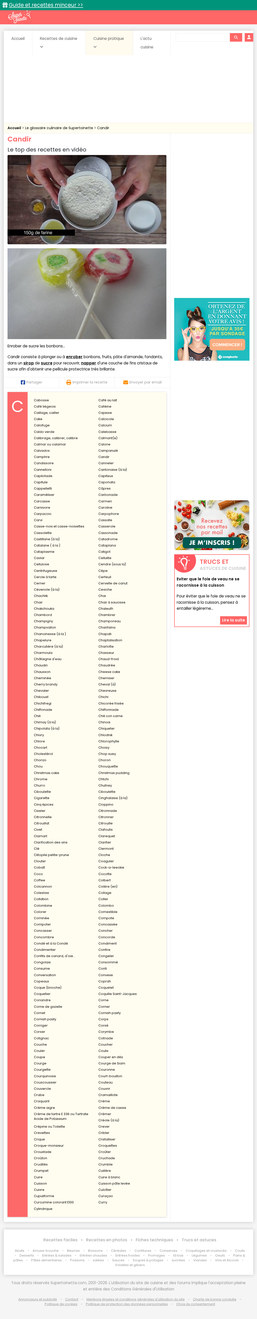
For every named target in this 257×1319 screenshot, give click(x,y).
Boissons (95, 1251)
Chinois (104, 722)
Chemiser (106, 678)
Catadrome (108, 539)
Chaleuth (105, 608)
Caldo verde (44, 432)
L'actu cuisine (147, 43)
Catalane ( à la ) (47, 545)
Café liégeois (45, 406)
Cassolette (43, 533)
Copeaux (41, 981)
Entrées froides (127, 1255)
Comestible (107, 912)
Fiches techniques (154, 1240)
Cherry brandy (45, 684)
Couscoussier (45, 1082)
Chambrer (106, 615)
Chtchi (103, 779)
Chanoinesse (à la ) (50, 634)
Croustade (42, 1152)
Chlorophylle (108, 741)
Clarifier (104, 842)
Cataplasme (44, 552)
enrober (74, 356)
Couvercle (42, 1089)
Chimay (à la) (45, 722)
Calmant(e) (107, 438)
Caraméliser (44, 495)
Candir (103, 127)
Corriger (41, 1025)
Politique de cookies (61, 1304)
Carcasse (42, 501)
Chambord (43, 615)
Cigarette (41, 798)
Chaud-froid (108, 659)
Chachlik (41, 596)
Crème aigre (44, 1108)
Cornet (39, 1013)
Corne (103, 1000)
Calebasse (107, 432)
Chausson (42, 672)
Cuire (38, 1177)
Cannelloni (42, 470)
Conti (102, 968)
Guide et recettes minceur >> (46, 5)
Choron (104, 760)
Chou (38, 766)
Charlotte (106, 646)
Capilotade (43, 476)
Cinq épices (43, 804)
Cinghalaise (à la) (112, 798)
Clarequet (106, 836)
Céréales (118, 1251)
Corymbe (106, 1032)
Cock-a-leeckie (111, 867)
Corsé (103, 1025)
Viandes (200, 1260)
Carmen (105, 501)
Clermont (106, 848)
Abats (19, 1251)
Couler (39, 1051)
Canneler (106, 463)
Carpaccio (42, 514)
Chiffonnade (108, 710)
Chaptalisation (110, 640)
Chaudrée (106, 665)
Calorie (104, 444)
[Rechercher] (236, 37)
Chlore (39, 741)
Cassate (105, 520)
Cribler (103, 1133)
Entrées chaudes (93, 1255)
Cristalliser (106, 1139)
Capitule (41, 482)
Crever (104, 1126)
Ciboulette (42, 792)
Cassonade (108, 533)
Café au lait (107, 400)
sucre (46, 363)
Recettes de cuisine (58, 38)
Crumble (105, 1164)
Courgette (42, 1069)
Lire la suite (233, 620)
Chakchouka (44, 608)
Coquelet (106, 987)
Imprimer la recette (90, 382)
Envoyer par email (146, 382)
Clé (36, 848)
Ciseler (39, 811)
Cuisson (40, 1183)
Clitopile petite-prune (51, 855)
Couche (40, 1044)
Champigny (43, 621)
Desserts (27, 1255)
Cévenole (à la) (46, 589)
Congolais (42, 962)
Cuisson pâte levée (114, 1183)
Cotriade (105, 1038)
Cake (38, 419)
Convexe (105, 975)
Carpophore (108, 514)
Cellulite (104, 558)
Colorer (40, 912)
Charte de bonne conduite (214, 1299)
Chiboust (41, 697)
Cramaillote (108, 1095)
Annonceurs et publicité (37, 1299)
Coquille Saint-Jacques (117, 994)
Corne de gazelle (48, 1006)
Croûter (104, 1152)
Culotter (104, 1190)
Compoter (42, 924)
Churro (39, 785)
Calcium (105, 425)
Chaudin (41, 665)
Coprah (104, 981)
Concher (105, 930)
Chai (102, 596)
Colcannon (43, 886)
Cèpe (103, 571)
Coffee (39, 880)
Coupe (39, 1057)
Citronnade (107, 811)
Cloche (104, 855)
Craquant (41, 1101)
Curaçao (105, 1196)
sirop (28, 363)
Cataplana (107, 545)
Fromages (156, 1255)
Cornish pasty (109, 1013)
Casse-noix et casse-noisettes (59, 526)
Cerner (39, 583)
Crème (104, 1101)
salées (98, 1260)
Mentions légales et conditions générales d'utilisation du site (136, 1299)
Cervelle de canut (112, 583)
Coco (38, 874)
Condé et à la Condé (51, 943)
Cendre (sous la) (112, 564)
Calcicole (106, 419)
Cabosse (41, 400)
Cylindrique (43, 1209)
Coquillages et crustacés (206, 1251)
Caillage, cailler (46, 413)
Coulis (103, 1051)
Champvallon (45, 627)
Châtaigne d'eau (47, 659)
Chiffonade (43, 710)
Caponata (106, 482)
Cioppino (105, 804)
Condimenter (45, 950)
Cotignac (41, 1038)
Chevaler (41, 690)
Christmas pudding (114, 773)
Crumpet (41, 1171)
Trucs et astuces (199, 1240)
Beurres (73, 1251)
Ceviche (105, 589)
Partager (34, 382)
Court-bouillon (110, 1076)
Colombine (43, 905)
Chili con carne (110, 716)
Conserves (168, 1251)
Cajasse (105, 413)
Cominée (41, 918)
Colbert (104, 880)
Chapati (104, 634)
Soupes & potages (148, 1260)
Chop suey (107, 754)
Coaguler (106, 861)
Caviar (39, 558)
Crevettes (42, 1133)
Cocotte (105, 874)
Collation (41, 899)
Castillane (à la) (47, 539)
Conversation (45, 975)
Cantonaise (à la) (112, 470)
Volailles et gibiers (130, 1265)
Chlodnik (105, 735)
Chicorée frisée (111, 703)
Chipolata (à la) (46, 728)
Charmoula (43, 653)
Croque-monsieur (49, 1145)
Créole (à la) (108, 1120)
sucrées (178, 1260)
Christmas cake (46, 773)
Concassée (107, 924)
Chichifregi (42, 703)
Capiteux (105, 476)
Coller (103, 899)
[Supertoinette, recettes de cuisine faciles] (19, 16)
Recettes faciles (60, 1240)
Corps (103, 1019)
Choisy (103, 747)
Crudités (41, 1164)
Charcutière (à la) (48, 646)
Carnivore (42, 507)
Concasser (43, 930)
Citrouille (105, 823)
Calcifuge (42, 425)
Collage (104, 893)
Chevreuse (107, 690)
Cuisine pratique (108, 38)
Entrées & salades (57, 1255)
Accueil (18, 38)
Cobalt (39, 867)
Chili (37, 716)
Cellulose (41, 564)
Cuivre (39, 1190)
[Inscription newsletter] (211, 525)
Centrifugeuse (45, 571)
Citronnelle (43, 817)
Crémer (104, 1114)
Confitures (143, 1251)
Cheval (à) (107, 684)
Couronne (106, 1069)
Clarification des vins (51, 842)
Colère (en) (107, 886)
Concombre (44, 937)
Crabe (39, 1095)
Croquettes (107, 1145)
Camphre (42, 457)
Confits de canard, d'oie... (54, 956)
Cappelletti (43, 488)
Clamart (40, 836)
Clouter (40, 861)
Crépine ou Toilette (49, 1126)
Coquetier (42, 994)
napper (88, 363)
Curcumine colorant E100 (54, 1202)
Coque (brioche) (47, 987)
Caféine (104, 406)
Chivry (39, 735)
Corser (39, 1032)
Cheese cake (109, 672)
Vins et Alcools (227, 1260)
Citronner (106, 817)
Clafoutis (105, 829)
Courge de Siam (111, 1063)
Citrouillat (41, 823)
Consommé (108, 962)
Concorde (106, 937)
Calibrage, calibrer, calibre (56, 438)
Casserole (106, 526)
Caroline (105, 507)
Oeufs (220, 1255)
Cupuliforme (44, 1196)
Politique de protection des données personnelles (127, 1304)
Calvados (42, 450)
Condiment (107, 943)
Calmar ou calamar (50, 444)
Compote (106, 918)
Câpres (104, 488)
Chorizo (40, 760)
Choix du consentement (195, 1304)
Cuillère (104, 1171)
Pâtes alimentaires (46, 1260)
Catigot (104, 552)
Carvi (38, 520)
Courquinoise (45, 1076)
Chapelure (42, 640)
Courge (40, 1063)
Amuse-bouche (46, 1251)
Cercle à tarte (45, 577)
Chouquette (108, 766)
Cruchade (106, 1158)
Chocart (40, 747)
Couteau (105, 1082)
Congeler (106, 956)
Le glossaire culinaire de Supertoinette (59, 127)
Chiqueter (106, 728)
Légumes (199, 1255)
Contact (71, 1299)
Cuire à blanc (109, 1177)
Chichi (103, 697)
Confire (104, 950)
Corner (104, 1006)
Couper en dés (110, 1057)
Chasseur (106, 653)
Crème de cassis (112, 1108)
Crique (39, 1139)
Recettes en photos (106, 1240)
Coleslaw (41, 893)
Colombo (106, 905)
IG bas (178, 1255)
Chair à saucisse (111, 602)
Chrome (40, 779)
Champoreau (109, 621)
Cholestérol (43, 754)
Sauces (118, 1260)
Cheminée (42, 678)
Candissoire (44, 463)
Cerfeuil (104, 577)
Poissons (77, 1260)
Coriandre (42, 1000)
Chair (38, 602)
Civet (38, 829)
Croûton (40, 1158)
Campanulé (108, 450)
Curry (102, 1202)
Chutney (105, 785)
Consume (42, 968)
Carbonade (108, 495)
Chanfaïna (106, 627)
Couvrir (104, 1089)
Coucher (105, 1044)
